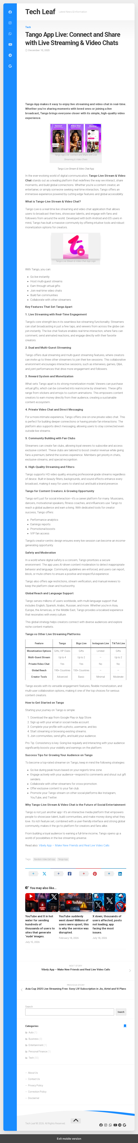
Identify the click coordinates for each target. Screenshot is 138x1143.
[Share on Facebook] (63, 873)
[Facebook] (10, 12)
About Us (33, 1072)
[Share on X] (37, 873)
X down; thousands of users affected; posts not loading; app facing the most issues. (107, 924)
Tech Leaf (40, 12)
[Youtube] (10, 44)
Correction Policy (37, 1091)
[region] (75, 78)
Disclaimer (33, 1098)
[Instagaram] (10, 23)
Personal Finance (38, 1051)
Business (34, 1039)
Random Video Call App (44, 859)
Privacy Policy (35, 1085)
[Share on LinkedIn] (113, 873)
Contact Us (34, 1079)
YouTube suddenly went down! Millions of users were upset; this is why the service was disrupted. (74, 924)
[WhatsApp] (10, 33)
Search (29, 1006)
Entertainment (36, 1045)
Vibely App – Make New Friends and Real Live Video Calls (74, 845)
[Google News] (10, 66)
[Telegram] (10, 55)
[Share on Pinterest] (88, 873)
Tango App (63, 859)
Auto (31, 1032)
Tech (28, 27)
